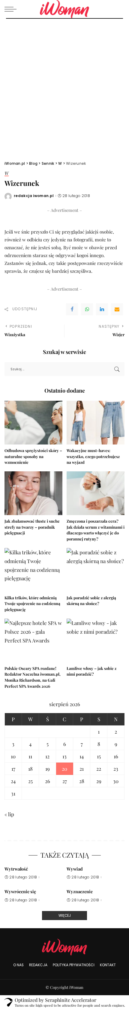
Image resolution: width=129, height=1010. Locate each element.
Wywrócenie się (20, 891)
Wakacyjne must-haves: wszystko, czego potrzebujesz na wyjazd (93, 456)
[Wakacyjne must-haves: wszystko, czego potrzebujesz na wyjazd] (95, 422)
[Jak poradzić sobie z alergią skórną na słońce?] (95, 570)
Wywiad (75, 869)
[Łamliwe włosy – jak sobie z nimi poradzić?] (95, 640)
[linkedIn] (102, 309)
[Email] (117, 309)
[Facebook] (72, 309)
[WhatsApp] (87, 309)
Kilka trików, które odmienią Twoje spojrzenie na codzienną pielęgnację (32, 603)
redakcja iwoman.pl (34, 196)
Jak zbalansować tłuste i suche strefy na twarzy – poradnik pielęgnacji (32, 527)
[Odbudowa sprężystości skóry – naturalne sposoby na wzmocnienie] (33, 422)
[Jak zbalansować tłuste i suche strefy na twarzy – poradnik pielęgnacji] (33, 493)
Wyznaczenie (80, 891)
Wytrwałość (16, 869)
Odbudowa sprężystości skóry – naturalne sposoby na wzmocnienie (33, 456)
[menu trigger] (12, 9)
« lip (9, 814)
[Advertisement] (64, 86)
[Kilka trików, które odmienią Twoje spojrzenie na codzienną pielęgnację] (33, 570)
